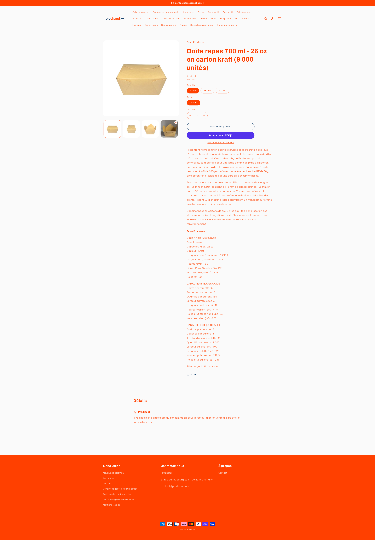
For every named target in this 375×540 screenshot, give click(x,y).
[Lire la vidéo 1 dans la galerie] (169, 129)
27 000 (222, 91)
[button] (227, 25)
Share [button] (193, 374)
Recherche (108, 478)
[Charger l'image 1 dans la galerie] (112, 129)
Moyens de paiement (114, 473)
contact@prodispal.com (175, 486)
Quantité (191, 110)
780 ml (193, 103)
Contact (107, 484)
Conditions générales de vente (118, 499)
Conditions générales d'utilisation (120, 489)
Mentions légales (111, 505)
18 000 (207, 91)
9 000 (193, 91)
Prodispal (191, 529)
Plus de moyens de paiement (220, 142)
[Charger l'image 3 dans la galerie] (150, 129)
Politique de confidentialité (117, 494)
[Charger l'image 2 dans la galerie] (131, 129)
